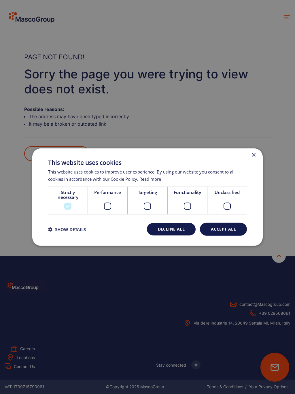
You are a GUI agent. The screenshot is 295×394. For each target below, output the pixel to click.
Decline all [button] (171, 229)
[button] (67, 229)
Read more (150, 179)
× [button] (253, 155)
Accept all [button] (223, 229)
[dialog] (147, 197)
